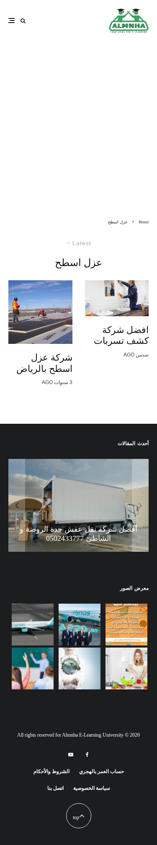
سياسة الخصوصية (91, 788)
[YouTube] (71, 754)
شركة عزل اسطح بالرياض (44, 363)
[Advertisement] (78, 136)
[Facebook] (87, 754)
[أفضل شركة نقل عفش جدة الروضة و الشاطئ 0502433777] (78, 505)
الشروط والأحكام (51, 771)
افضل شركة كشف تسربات (121, 335)
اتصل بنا (55, 788)
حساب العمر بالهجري (101, 771)
